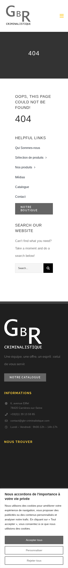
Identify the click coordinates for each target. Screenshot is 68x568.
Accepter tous (34, 539)
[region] (34, 528)
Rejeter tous (34, 560)
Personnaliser (34, 550)
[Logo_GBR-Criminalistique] (18, 5)
